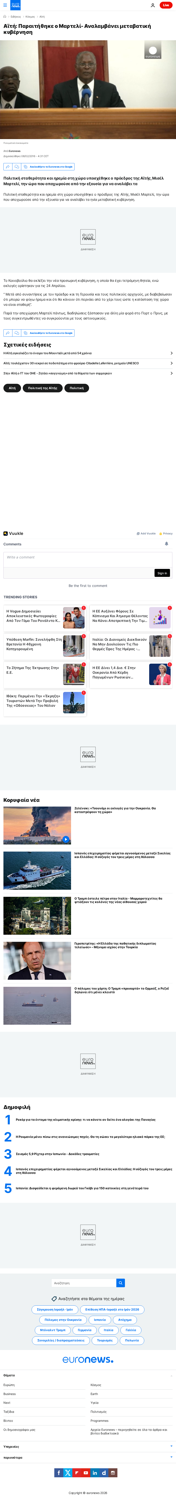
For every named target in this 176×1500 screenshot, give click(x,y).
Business (9, 1393)
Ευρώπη (9, 1384)
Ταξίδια (8, 1411)
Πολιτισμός (99, 1411)
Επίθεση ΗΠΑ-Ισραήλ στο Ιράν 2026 (112, 1309)
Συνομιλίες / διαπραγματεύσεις (61, 1340)
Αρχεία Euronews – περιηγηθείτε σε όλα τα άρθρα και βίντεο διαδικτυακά (129, 1431)
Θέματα (9, 1375)
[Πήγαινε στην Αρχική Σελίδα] (15, 5)
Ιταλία (108, 1330)
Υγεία (95, 1402)
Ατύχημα (125, 1320)
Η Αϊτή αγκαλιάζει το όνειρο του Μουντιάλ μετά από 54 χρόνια (47, 353)
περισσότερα (12, 1457)
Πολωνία (132, 1340)
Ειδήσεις (16, 16)
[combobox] (88, 1283)
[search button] (120, 1283)
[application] (88, 89)
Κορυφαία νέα (21, 800)
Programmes (99, 1420)
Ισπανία (100, 1320)
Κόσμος (30, 16)
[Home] (4, 16)
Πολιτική (77, 388)
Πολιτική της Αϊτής (42, 388)
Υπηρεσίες (11, 1446)
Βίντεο (8, 1420)
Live (166, 5)
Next (6, 1402)
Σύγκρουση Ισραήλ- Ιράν (55, 1309)
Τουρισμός (105, 1340)
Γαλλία (131, 1330)
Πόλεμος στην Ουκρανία (63, 1320)
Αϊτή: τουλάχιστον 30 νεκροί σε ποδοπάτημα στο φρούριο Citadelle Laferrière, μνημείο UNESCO (71, 363)
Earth (94, 1393)
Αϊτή (42, 16)
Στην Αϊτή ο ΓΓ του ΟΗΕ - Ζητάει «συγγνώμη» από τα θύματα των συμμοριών (57, 373)
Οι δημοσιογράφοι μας (19, 1429)
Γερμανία (84, 1330)
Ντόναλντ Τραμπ (52, 1330)
